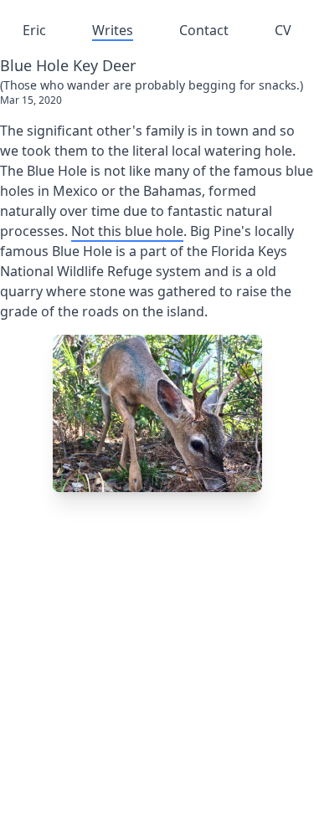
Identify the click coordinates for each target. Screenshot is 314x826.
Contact (204, 30)
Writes (112, 30)
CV (283, 30)
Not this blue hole (127, 231)
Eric (34, 30)
